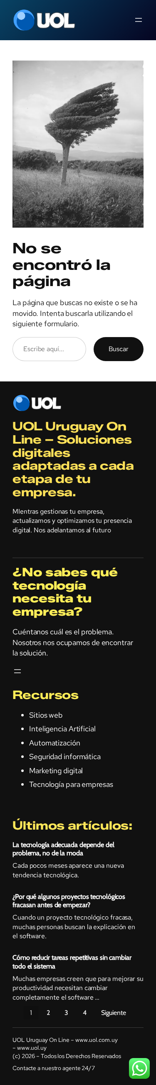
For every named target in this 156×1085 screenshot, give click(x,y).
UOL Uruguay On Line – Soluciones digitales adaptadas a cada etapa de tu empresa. (73, 459)
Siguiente (113, 1013)
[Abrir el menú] (139, 20)
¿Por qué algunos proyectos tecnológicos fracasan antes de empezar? (68, 900)
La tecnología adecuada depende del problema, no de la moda (63, 848)
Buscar (119, 349)
